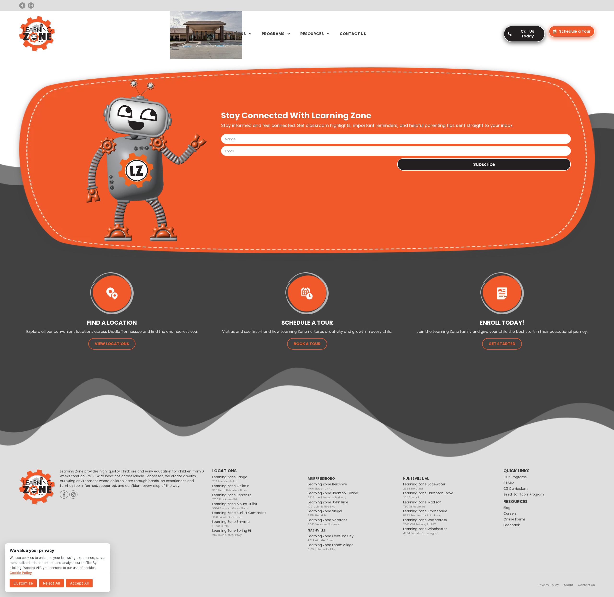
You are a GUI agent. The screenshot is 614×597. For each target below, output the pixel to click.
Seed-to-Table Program (523, 494)
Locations (234, 33)
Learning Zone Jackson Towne (333, 495)
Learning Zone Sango (229, 479)
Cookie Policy (21, 573)
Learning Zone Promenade (425, 513)
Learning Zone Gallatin (230, 488)
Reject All (51, 583)
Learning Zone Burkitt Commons (239, 514)
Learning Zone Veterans (327, 522)
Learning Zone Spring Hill (232, 532)
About (568, 585)
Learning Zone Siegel (325, 513)
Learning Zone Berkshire (232, 497)
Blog (506, 507)
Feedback (511, 525)
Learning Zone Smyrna (231, 523)
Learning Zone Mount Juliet (234, 505)
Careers (510, 513)
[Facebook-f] (22, 5)
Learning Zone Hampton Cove (428, 495)
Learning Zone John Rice (328, 504)
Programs (273, 33)
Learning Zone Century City (331, 538)
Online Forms (514, 519)
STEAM (508, 482)
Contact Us (353, 33)
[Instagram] (31, 5)
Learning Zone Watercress (425, 522)
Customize (23, 583)
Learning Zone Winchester (425, 530)
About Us (203, 33)
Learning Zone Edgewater (424, 486)
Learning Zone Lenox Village (331, 547)
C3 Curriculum (515, 488)
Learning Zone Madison (422, 504)
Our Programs (515, 477)
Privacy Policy (548, 585)
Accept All (79, 583)
